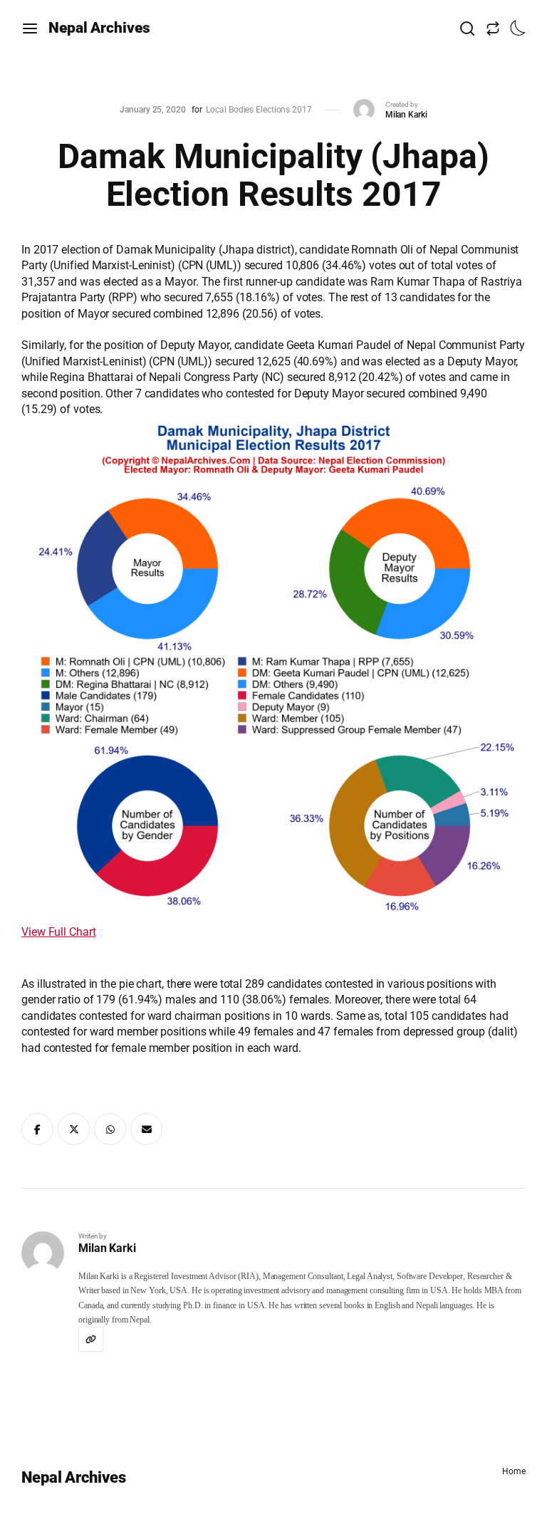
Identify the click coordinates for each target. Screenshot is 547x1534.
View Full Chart (58, 932)
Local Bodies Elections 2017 (258, 109)
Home (514, 1471)
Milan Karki (406, 114)
